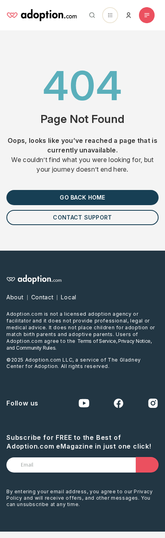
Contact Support (82, 217)
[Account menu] (128, 15)
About (15, 297)
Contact (42, 297)
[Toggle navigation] (147, 15)
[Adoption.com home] (41, 15)
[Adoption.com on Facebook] (118, 403)
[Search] (90, 15)
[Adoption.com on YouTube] (84, 403)
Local (68, 297)
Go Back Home (82, 197)
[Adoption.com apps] (110, 15)
